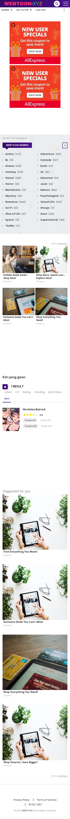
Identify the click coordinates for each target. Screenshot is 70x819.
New (6, 398)
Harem (13, 178)
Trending (39, 392)
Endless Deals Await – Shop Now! (16, 276)
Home (6, 138)
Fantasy (14, 172)
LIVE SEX (41, 10)
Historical (49, 178)
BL (9, 160)
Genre (5, 10)
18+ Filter (22, 10)
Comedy (49, 160)
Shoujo (47, 208)
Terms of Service (47, 800)
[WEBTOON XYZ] (23, 3)
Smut (47, 214)
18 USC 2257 (35, 804)
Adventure (50, 154)
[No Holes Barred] (11, 419)
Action (13, 154)
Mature (48, 190)
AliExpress (7, 281)
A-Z (17, 392)
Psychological (52, 196)
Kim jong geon (19, 138)
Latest (8, 392)
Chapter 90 (30, 426)
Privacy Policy (22, 800)
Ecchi (46, 166)
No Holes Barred (34, 409)
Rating (27, 392)
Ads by (59, 244)
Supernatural (52, 219)
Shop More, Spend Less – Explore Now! (51, 276)
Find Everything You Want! (20, 551)
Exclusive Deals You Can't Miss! (18, 318)
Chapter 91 (30, 420)
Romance (15, 202)
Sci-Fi (11, 208)
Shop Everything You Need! (48, 318)
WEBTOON (27, 810)
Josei (46, 184)
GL (44, 172)
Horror (12, 184)
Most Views (55, 392)
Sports (12, 219)
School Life (51, 202)
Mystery (13, 196)
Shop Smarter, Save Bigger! (20, 762)
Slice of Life (15, 214)
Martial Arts (15, 190)
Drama (13, 166)
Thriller (12, 225)
